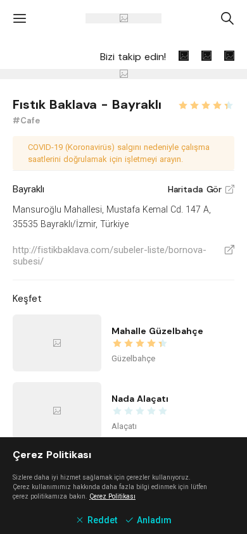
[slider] (205, 103)
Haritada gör (201, 189)
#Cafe (26, 120)
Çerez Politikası (112, 496)
